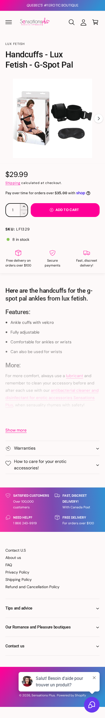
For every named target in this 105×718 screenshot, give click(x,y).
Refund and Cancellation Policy (32, 586)
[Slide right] (98, 118)
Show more (16, 430)
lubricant (74, 375)
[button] (9, 22)
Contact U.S (15, 550)
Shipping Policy (18, 579)
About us (13, 557)
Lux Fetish (15, 44)
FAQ (8, 564)
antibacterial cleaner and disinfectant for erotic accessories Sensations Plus (52, 398)
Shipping (12, 183)
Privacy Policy (17, 572)
